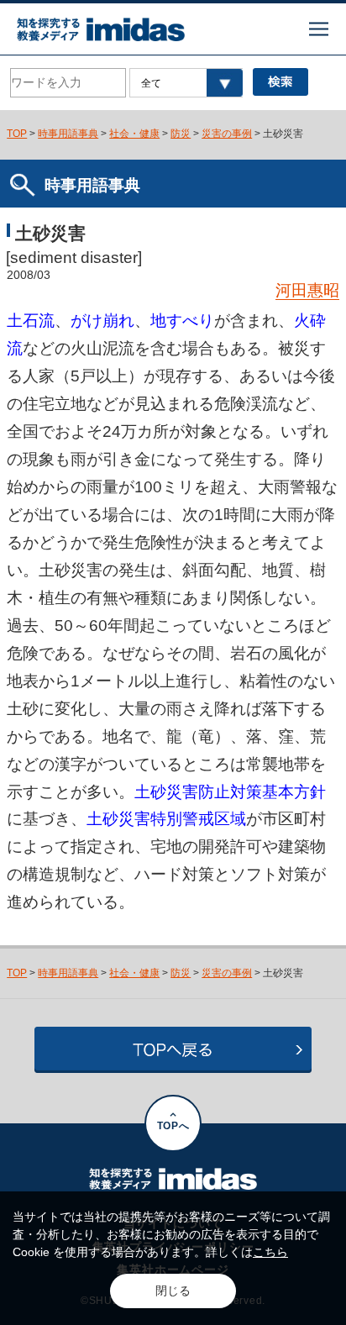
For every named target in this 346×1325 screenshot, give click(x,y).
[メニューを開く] (319, 29)
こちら (270, 1252)
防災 (180, 133)
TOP (17, 133)
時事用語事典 (68, 133)
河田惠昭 (307, 290)
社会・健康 (134, 133)
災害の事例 (227, 133)
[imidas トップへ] (101, 29)
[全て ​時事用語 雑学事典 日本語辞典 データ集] (186, 82)
